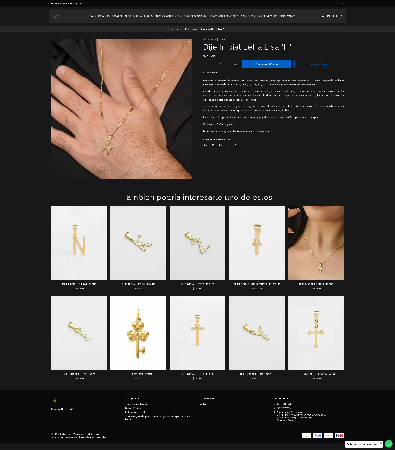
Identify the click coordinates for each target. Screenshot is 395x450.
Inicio (170, 29)
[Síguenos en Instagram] (328, 16)
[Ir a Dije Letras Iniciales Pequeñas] (257, 243)
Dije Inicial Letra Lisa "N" (79, 284)
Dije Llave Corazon (138, 374)
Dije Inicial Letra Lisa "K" (138, 284)
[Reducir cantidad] (205, 64)
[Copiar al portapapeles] (235, 145)
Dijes (179, 29)
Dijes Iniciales (191, 29)
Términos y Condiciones (136, 403)
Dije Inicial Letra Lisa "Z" (197, 284)
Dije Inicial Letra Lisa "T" (197, 374)
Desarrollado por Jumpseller (92, 436)
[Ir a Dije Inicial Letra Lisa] (79, 243)
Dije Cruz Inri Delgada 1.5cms (316, 374)
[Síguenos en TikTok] (336, 16)
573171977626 (284, 408)
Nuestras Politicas (133, 408)
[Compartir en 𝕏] (213, 145)
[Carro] (342, 16)
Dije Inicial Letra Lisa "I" (79, 374)
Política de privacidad (135, 412)
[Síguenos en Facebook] (332, 16)
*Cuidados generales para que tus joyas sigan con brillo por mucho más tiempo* (157, 418)
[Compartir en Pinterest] (228, 145)
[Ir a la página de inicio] (56, 16)
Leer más (152, 3)
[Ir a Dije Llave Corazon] (138, 333)
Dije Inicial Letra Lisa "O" (316, 284)
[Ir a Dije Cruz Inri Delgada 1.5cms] (316, 333)
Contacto (203, 403)
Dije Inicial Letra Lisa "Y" (256, 374)
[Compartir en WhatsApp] (220, 145)
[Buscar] (323, 16)
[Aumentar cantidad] (235, 64)
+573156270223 (285, 403)
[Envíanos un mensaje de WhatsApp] (389, 444)
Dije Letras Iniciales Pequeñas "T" (256, 284)
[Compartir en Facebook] (205, 145)
